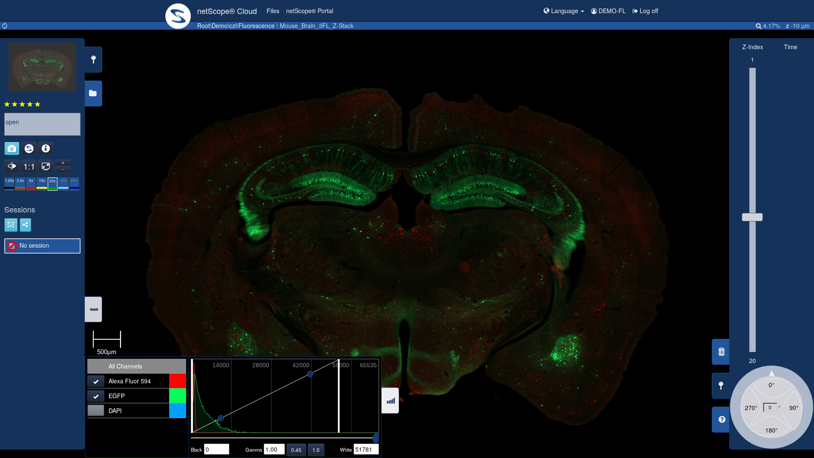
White (346, 449)
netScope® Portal (309, 10)
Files (273, 10)
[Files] (178, 10)
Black (196, 449)
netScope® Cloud (227, 10)
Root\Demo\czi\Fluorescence (236, 25)
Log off (648, 10)
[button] (564, 10)
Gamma (253, 449)
